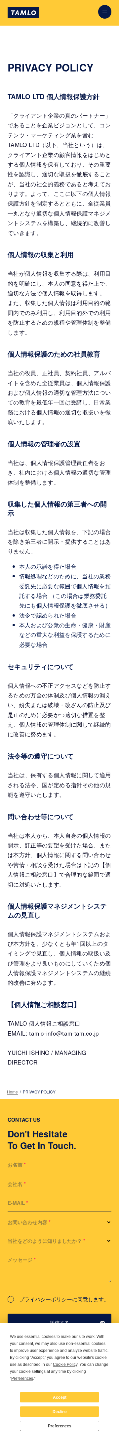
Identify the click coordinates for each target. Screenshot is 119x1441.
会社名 (17, 1184)
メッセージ (22, 1260)
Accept (59, 1397)
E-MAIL (18, 1203)
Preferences (59, 1426)
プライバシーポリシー (45, 1299)
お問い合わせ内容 (29, 1222)
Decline (60, 1411)
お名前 (17, 1165)
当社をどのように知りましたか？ (46, 1241)
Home (12, 1091)
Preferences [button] (22, 1378)
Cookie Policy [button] (65, 1364)
